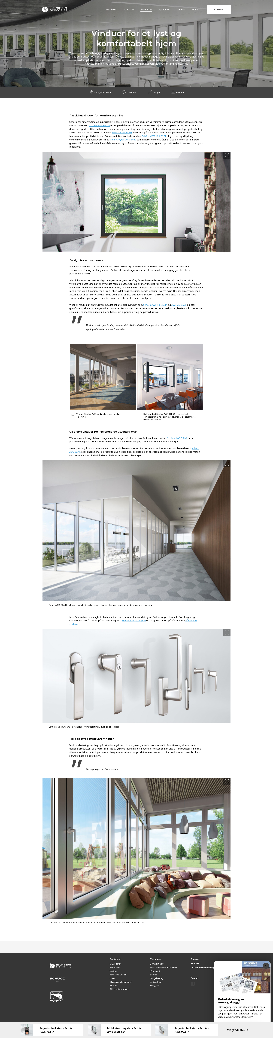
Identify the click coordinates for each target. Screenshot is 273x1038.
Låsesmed (155, 971)
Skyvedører (115, 963)
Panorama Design (118, 974)
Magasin (129, 9)
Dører (112, 978)
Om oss (181, 9)
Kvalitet (196, 9)
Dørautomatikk (157, 963)
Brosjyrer (154, 985)
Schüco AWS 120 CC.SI (154, 136)
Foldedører (115, 967)
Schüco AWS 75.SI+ (122, 132)
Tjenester (164, 9)
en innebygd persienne (123, 139)
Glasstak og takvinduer (121, 981)
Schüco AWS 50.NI (177, 438)
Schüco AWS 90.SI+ (99, 125)
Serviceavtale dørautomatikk (163, 967)
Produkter (146, 9)
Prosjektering (156, 978)
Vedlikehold (155, 981)
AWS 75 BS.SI (178, 304)
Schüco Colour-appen (134, 620)
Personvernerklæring (203, 967)
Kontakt (219, 9)
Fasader (113, 985)
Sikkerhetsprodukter (120, 989)
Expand (227, 155)
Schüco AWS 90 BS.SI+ (155, 304)
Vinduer (113, 971)
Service (153, 974)
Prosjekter (112, 9)
